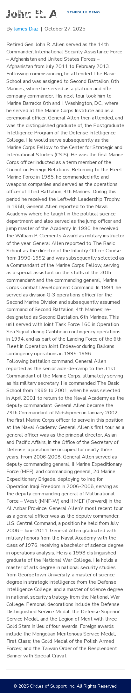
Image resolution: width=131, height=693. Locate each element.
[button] (83, 12)
